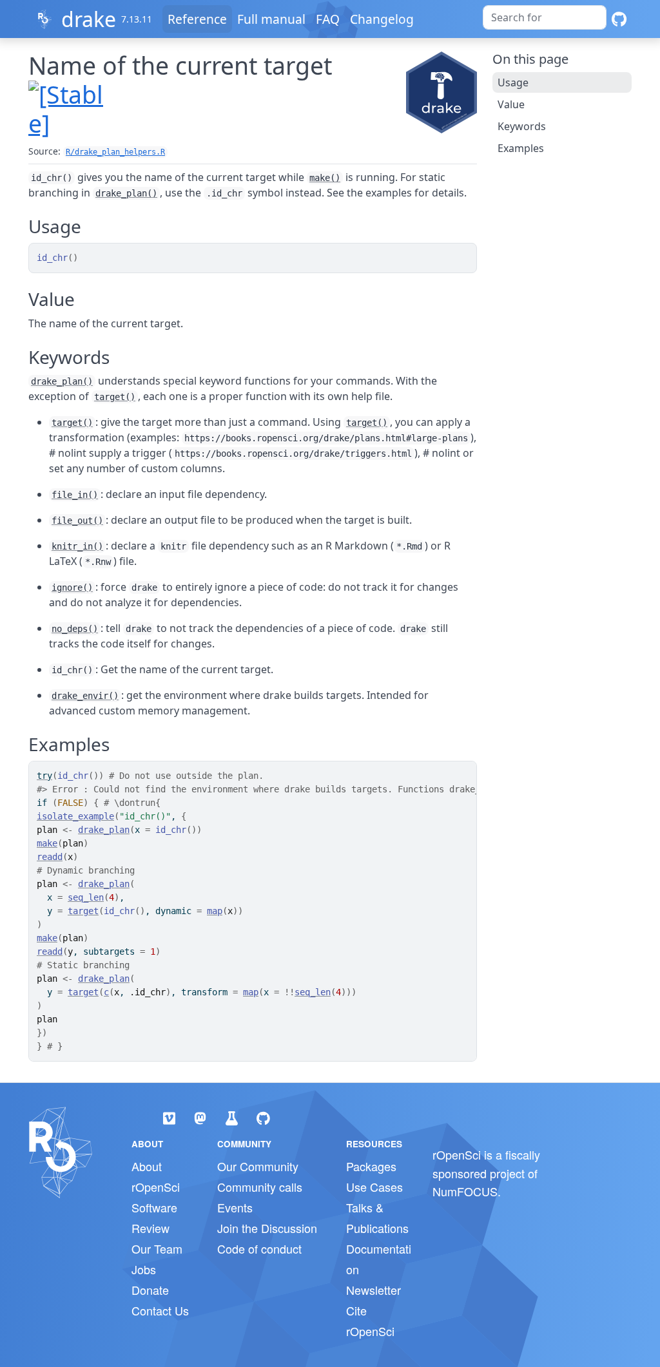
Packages (371, 1166)
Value (511, 104)
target (83, 911)
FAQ (328, 19)
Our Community (257, 1166)
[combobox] (545, 17)
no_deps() (75, 629)
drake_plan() (126, 193)
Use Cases (374, 1186)
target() (114, 397)
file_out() (77, 520)
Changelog (382, 19)
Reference (197, 19)
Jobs (143, 1269)
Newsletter (373, 1289)
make (47, 843)
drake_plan (104, 830)
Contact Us (160, 1310)
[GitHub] (619, 19)
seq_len (86, 897)
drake (88, 19)
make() (324, 178)
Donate (150, 1289)
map (214, 911)
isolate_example (75, 816)
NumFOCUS (465, 1191)
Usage (513, 82)
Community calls (259, 1186)
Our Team (156, 1248)
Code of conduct (259, 1248)
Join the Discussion (267, 1227)
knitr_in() (77, 546)
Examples (521, 148)
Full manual (271, 19)
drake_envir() (85, 696)
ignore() (72, 587)
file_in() (75, 495)
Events (235, 1207)
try (44, 775)
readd (50, 857)
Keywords (522, 126)
